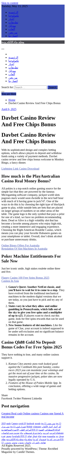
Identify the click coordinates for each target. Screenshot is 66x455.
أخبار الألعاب (47, 426)
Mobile (29, 426)
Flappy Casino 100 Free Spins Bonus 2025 (25, 277)
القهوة (41, 430)
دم (57, 436)
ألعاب (11, 29)
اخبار (11, 19)
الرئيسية (13, 12)
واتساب (27, 442)
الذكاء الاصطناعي (52, 430)
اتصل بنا (13, 35)
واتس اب (36, 442)
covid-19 (22, 423)
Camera (14, 423)
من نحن (12, 32)
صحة (44, 436)
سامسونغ (51, 436)
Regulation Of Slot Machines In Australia (24, 248)
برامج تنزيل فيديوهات (33, 433)
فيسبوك (42, 439)
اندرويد (46, 433)
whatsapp (37, 426)
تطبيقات (13, 22)
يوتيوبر (14, 442)
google (37, 423)
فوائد (29, 436)
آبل (59, 426)
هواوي (43, 442)
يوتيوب (21, 442)
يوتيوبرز (7, 442)
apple (8, 423)
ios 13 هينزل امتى (18, 426)
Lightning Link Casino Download (20, 168)
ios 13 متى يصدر (48, 423)
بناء (21, 433)
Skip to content (9, 2)
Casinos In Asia (10, 280)
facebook (30, 423)
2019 (3, 423)
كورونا (35, 439)
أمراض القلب (25, 430)
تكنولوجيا (13, 15)
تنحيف (8, 436)
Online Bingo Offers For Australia (20, 245)
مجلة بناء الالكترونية (12, 42)
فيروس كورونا (53, 439)
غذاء (40, 436)
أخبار (55, 426)
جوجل (61, 436)
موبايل (12, 25)
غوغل (34, 436)
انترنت (52, 433)
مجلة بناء (28, 439)
